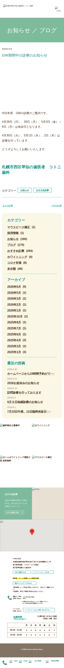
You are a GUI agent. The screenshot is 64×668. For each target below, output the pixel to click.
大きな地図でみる (20, 572)
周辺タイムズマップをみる (23, 583)
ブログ (11, 244)
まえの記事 (7, 205)
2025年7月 (14, 328)
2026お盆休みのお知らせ (23, 382)
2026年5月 (14, 292)
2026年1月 (14, 310)
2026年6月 (14, 286)
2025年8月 (14, 322)
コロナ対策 (14, 262)
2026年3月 (14, 298)
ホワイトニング (17, 256)
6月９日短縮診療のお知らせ (25, 401)
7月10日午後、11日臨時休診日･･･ (29, 411)
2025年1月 (14, 351)
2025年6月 (14, 334)
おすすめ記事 (42, 190)
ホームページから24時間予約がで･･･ (31, 373)
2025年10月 (15, 316)
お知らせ (24, 190)
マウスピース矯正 (18, 227)
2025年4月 (14, 340)
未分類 (11, 268)
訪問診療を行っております (24, 392)
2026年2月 (14, 304)
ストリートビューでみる (41, 572)
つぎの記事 (56, 205)
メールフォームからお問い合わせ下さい (37, 610)
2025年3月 (14, 346)
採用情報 (13, 232)
